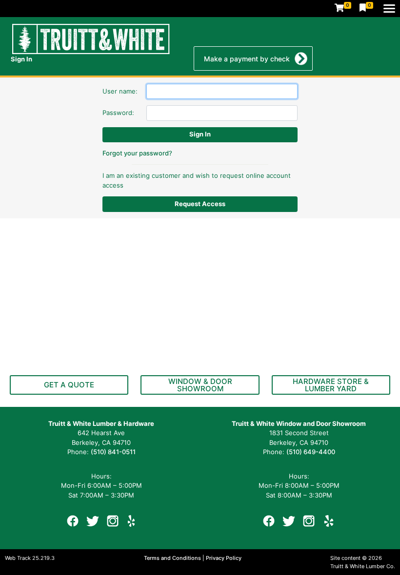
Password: (118, 112)
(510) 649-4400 (310, 452)
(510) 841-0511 (113, 452)
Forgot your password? (137, 153)
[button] (69, 385)
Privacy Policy (223, 558)
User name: (120, 91)
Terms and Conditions (173, 558)
